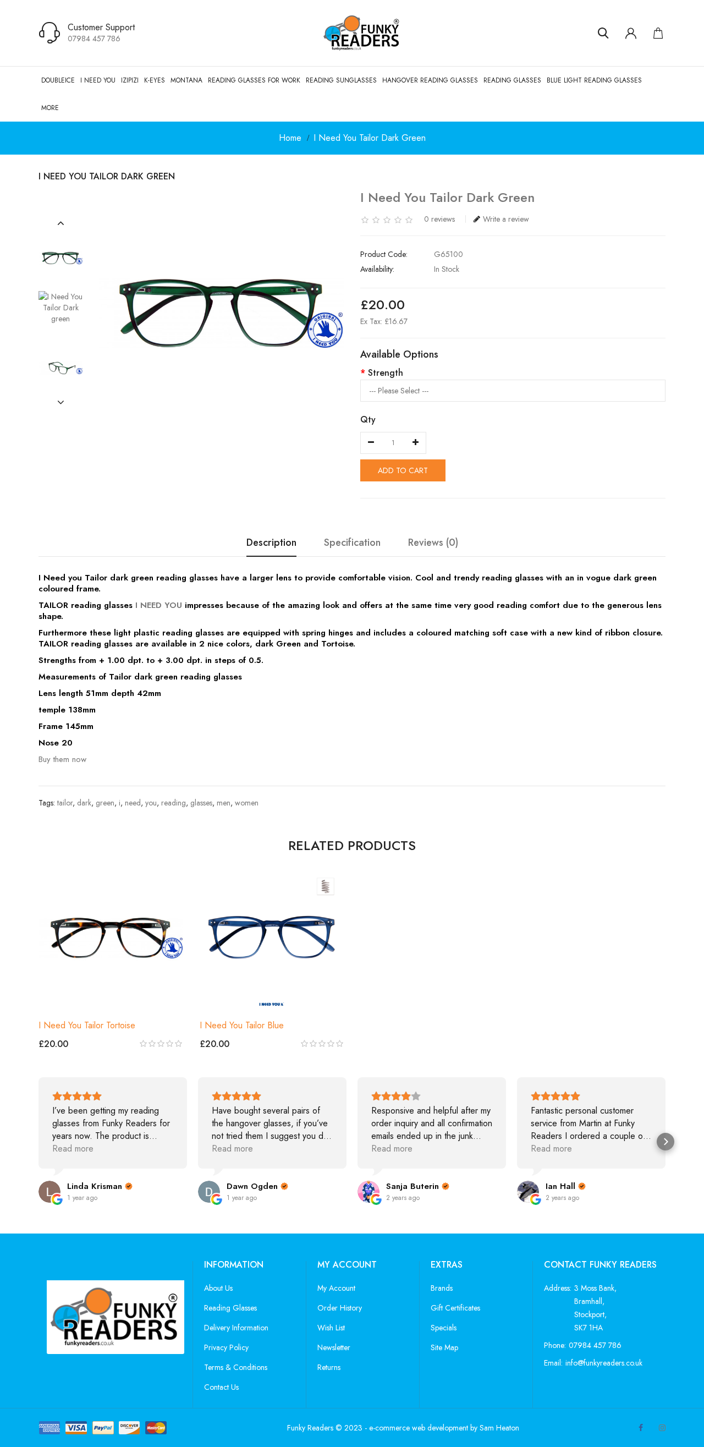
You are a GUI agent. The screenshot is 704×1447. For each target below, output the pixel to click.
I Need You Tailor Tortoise (86, 1025)
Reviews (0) (433, 543)
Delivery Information (236, 1327)
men (223, 802)
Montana (186, 80)
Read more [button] (73, 1148)
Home (290, 137)
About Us (218, 1287)
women (246, 802)
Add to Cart (403, 470)
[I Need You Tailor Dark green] (60, 258)
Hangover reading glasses (430, 80)
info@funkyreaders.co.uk (603, 1362)
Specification (352, 543)
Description (271, 543)
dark (84, 802)
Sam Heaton (499, 1427)
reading (173, 802)
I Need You (98, 80)
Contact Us (221, 1387)
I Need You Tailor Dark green (370, 137)
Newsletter (333, 1347)
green (105, 802)
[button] (60, 223)
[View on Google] (49, 1192)
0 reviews (439, 218)
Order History (339, 1307)
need (133, 802)
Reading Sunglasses (341, 80)
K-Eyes (154, 80)
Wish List (331, 1327)
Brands (442, 1287)
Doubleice (58, 80)
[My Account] (631, 33)
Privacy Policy (226, 1347)
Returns (328, 1367)
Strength (385, 372)
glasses (201, 802)
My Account (336, 1287)
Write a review (506, 218)
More (50, 108)
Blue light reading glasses (594, 80)
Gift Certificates (455, 1307)
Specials (444, 1327)
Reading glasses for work (254, 80)
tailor (65, 802)
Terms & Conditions (235, 1367)
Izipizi (130, 80)
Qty (368, 419)
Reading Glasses (512, 80)
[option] (60, 258)
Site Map (444, 1347)
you (151, 802)
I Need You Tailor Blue (242, 1025)
